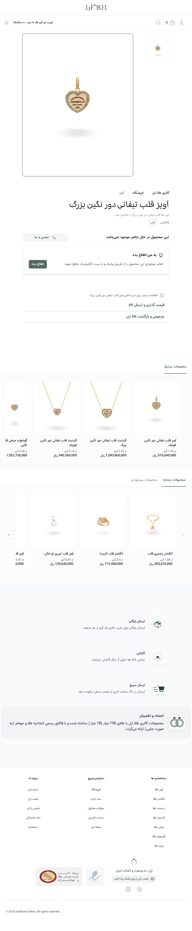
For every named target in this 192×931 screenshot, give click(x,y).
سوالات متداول (96, 808)
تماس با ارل (33, 808)
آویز (121, 193)
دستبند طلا (159, 808)
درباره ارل (33, 789)
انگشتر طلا (159, 799)
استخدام (33, 827)
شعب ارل (33, 799)
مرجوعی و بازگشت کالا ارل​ (145, 317)
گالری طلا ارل (160, 193)
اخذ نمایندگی (33, 818)
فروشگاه (138, 193)
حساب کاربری (96, 818)
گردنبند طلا (159, 818)
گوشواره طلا (158, 836)
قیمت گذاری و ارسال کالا (146, 305)
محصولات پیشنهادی (144, 480)
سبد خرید (96, 799)
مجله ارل (96, 827)
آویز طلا (159, 789)
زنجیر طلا (159, 827)
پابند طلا (158, 846)
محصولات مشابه (174, 480)
